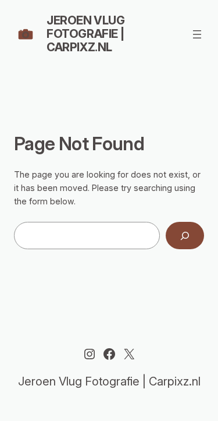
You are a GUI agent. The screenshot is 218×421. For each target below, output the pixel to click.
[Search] (185, 235)
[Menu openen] (197, 34)
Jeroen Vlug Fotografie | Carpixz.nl (86, 33)
